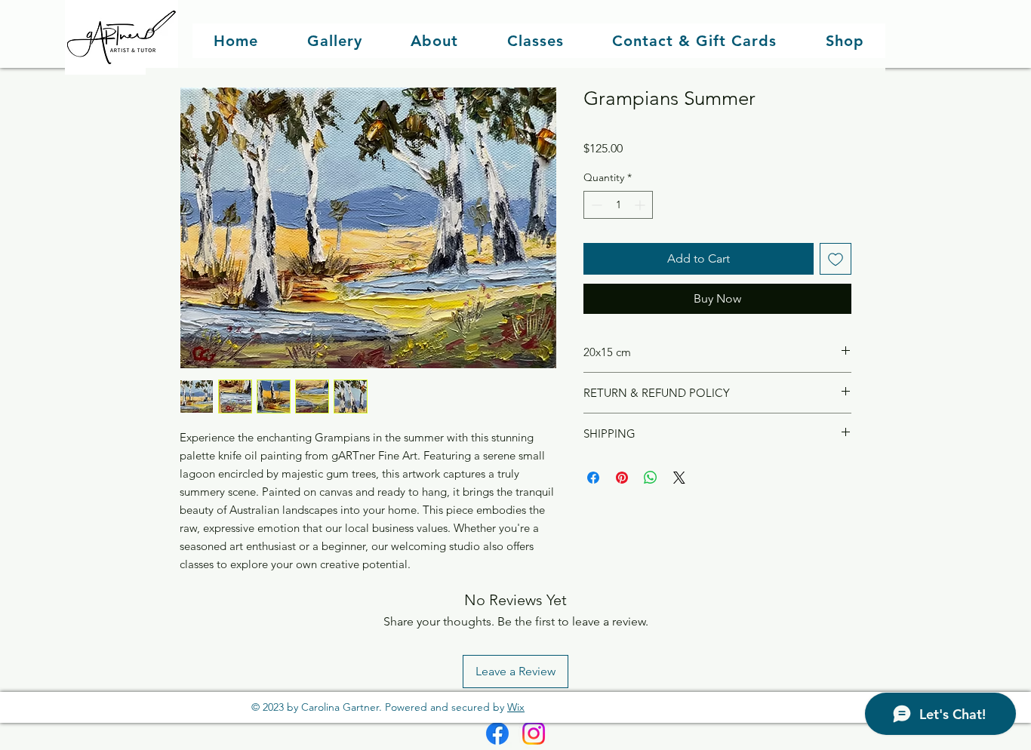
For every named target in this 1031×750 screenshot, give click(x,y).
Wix (516, 707)
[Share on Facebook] (593, 478)
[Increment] (641, 205)
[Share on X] (679, 478)
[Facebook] (497, 733)
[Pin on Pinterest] (622, 478)
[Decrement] (595, 205)
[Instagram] (534, 733)
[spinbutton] (618, 205)
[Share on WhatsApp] (651, 478)
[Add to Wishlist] (835, 259)
